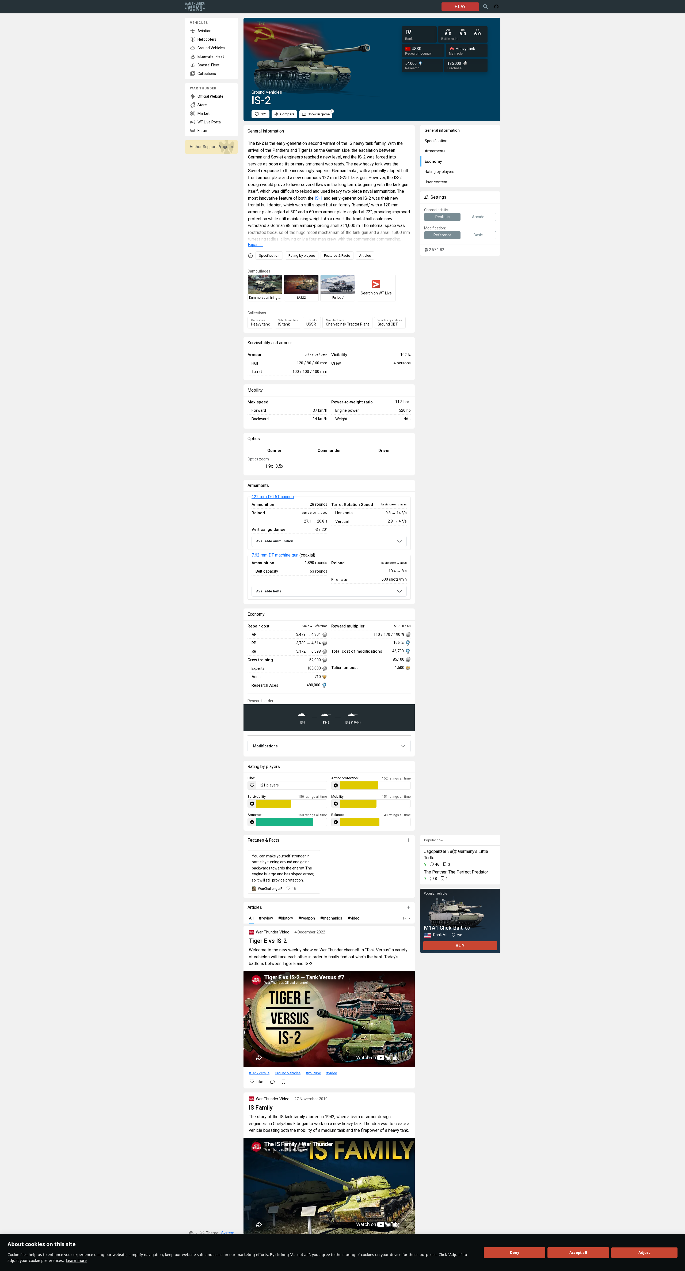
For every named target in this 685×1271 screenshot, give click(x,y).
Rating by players (301, 256)
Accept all (578, 1252)
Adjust (644, 1252)
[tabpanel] (329, 548)
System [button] (227, 1233)
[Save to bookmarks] (284, 1082)
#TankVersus (259, 1073)
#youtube (313, 1073)
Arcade (478, 217)
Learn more (76, 1260)
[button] (191, 1233)
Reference (442, 235)
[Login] (496, 6)
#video (331, 1073)
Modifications (265, 746)
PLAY (460, 6)
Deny (514, 1252)
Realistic (442, 217)
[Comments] (272, 1082)
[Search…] (485, 6)
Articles (365, 256)
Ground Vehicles (287, 1073)
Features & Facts (337, 256)
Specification (269, 256)
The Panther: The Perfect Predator (456, 872)
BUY (460, 945)
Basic (478, 235)
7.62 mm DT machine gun (275, 555)
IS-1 (319, 198)
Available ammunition (274, 541)
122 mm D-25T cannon (273, 496)
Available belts (268, 591)
